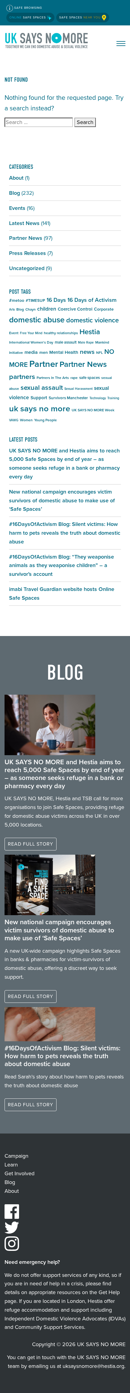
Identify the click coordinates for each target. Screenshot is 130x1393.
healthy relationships (61, 333)
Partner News (25, 238)
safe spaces (89, 377)
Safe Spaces (28, 17)
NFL (99, 352)
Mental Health (63, 352)
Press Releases (27, 253)
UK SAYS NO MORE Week (93, 410)
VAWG (13, 420)
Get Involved (19, 1173)
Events (17, 208)
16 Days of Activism (92, 300)
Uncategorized (26, 268)
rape (74, 377)
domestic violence (92, 320)
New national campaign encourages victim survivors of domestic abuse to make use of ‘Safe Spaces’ (62, 500)
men (43, 352)
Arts (12, 309)
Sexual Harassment (78, 388)
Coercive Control (75, 309)
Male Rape (86, 342)
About (16, 178)
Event (13, 333)
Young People (45, 420)
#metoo (16, 300)
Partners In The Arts (53, 377)
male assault (65, 342)
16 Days (56, 300)
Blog (14, 193)
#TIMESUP (35, 300)
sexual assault (42, 388)
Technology (97, 398)
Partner (43, 363)
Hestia (90, 331)
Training (113, 398)
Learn (11, 1165)
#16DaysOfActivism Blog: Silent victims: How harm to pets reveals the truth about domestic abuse (64, 533)
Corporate (104, 309)
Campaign (16, 1156)
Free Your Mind (31, 333)
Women (26, 420)
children (46, 309)
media (31, 352)
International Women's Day (31, 342)
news (87, 351)
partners (22, 376)
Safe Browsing (27, 7)
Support (39, 397)
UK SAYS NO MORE (47, 41)
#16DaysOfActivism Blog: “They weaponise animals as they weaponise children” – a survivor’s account (61, 565)
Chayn (30, 309)
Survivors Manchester (68, 398)
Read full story (30, 843)
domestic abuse (37, 319)
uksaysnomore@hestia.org (93, 1366)
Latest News (24, 223)
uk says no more (39, 408)
